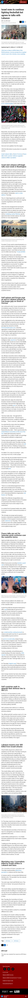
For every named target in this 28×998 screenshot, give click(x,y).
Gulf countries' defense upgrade (13, 156)
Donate (24, 2)
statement (8, 520)
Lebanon (3, 157)
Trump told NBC (21, 252)
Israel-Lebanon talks (6, 154)
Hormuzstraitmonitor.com (8, 327)
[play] (2, 996)
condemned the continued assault (13, 632)
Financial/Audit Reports (8, 983)
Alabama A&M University (8, 974)
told (25, 444)
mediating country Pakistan (12, 214)
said (6, 609)
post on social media (9, 639)
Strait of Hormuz (17, 154)
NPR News (8, 940)
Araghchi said (12, 663)
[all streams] (26, 996)
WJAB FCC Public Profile (8, 980)
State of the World (13, 52)
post (14, 405)
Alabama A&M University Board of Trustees (12, 977)
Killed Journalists (11, 157)
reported (13, 340)
